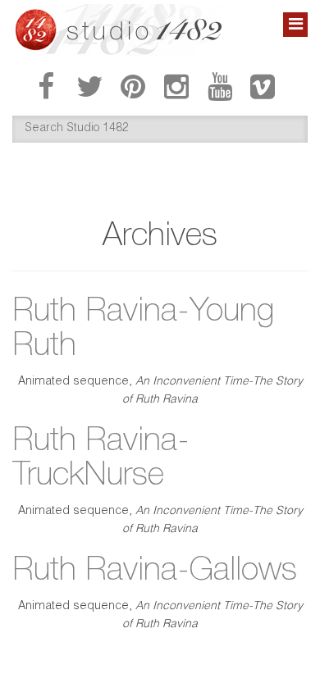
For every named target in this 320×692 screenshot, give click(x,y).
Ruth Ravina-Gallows (154, 572)
